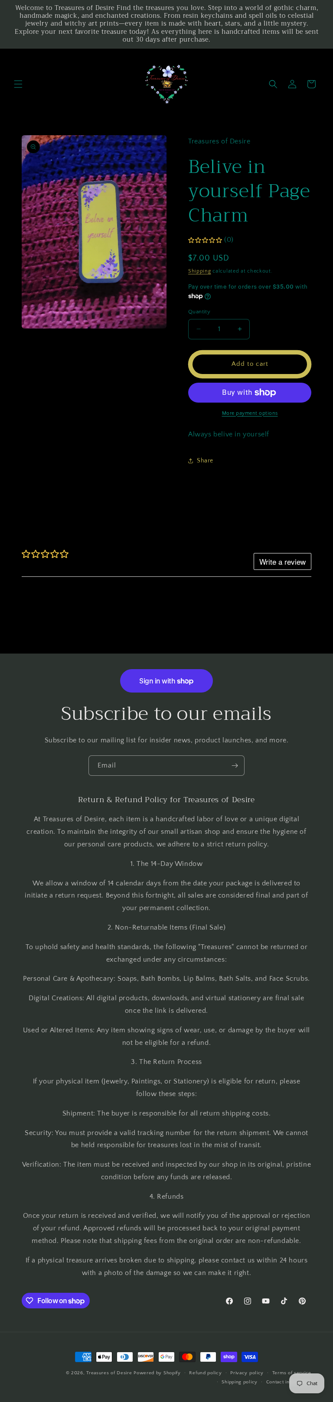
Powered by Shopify (157, 1373)
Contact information (288, 1382)
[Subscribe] (234, 765)
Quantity (199, 312)
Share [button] (205, 460)
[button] (18, 84)
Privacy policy (247, 1373)
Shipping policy (240, 1382)
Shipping (199, 271)
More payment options (250, 413)
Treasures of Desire (109, 1373)
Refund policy (205, 1373)
